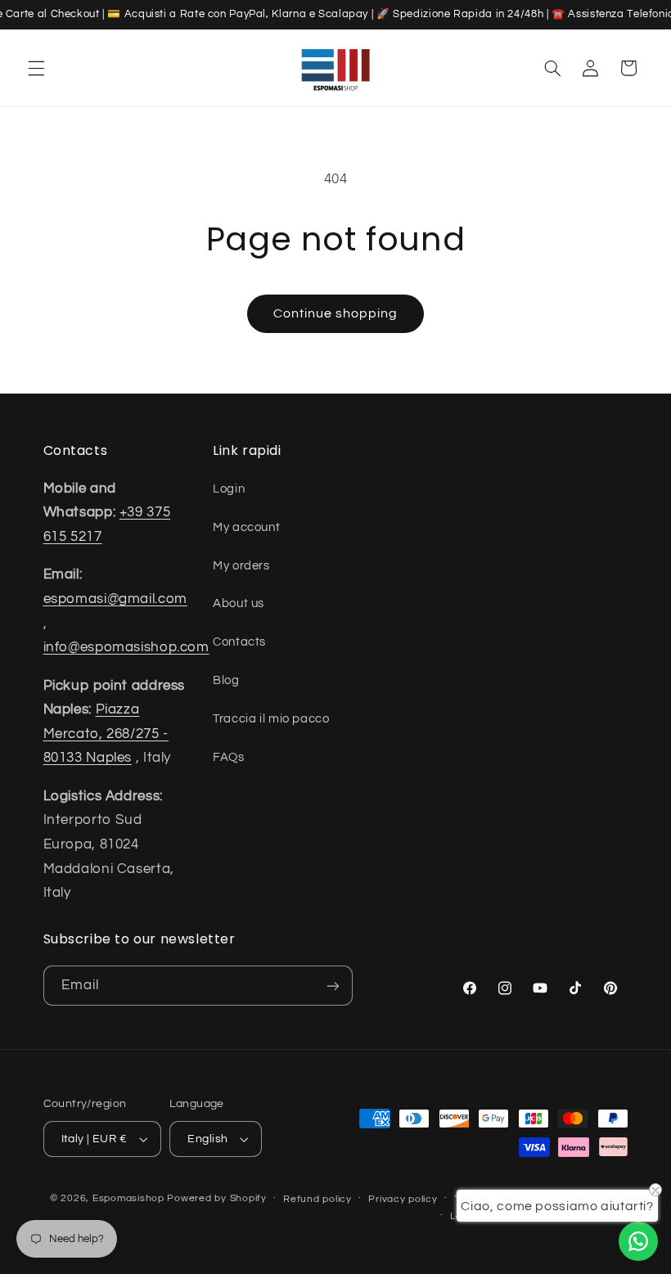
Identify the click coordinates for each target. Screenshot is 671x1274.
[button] (36, 68)
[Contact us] (638, 1241)
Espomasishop (128, 1198)
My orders (241, 566)
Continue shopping (336, 313)
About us (238, 603)
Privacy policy (402, 1199)
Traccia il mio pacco (271, 719)
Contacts (239, 642)
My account (246, 527)
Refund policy (317, 1199)
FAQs (229, 757)
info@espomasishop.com (126, 647)
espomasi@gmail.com (115, 599)
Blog (226, 680)
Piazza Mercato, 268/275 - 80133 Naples (106, 733)
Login (229, 489)
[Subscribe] (332, 986)
